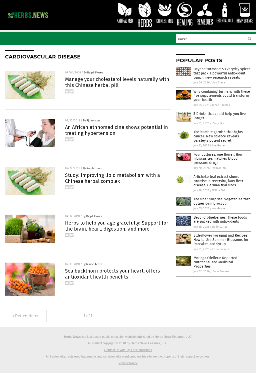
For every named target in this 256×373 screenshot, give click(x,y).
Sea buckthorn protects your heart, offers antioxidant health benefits (112, 274)
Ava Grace (218, 82)
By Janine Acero (92, 264)
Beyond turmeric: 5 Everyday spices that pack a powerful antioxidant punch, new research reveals (222, 73)
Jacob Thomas (221, 105)
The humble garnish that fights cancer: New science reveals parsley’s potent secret (218, 136)
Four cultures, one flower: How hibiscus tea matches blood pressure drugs (218, 158)
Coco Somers (220, 249)
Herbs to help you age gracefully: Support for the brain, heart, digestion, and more (116, 226)
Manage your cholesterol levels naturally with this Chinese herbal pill (117, 82)
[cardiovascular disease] (28, 19)
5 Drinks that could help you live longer (220, 116)
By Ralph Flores (93, 72)
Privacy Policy (128, 363)
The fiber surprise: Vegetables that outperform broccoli (222, 201)
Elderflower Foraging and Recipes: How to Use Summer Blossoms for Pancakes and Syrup (221, 239)
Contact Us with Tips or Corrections (128, 350)
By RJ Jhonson (91, 120)
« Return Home (26, 316)
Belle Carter (219, 226)
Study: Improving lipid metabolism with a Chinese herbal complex (112, 178)
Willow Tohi (219, 168)
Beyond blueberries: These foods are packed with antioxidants (220, 219)
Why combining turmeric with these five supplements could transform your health (222, 95)
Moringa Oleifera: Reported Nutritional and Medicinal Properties (215, 262)
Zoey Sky (218, 123)
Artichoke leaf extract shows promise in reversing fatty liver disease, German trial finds (218, 181)
